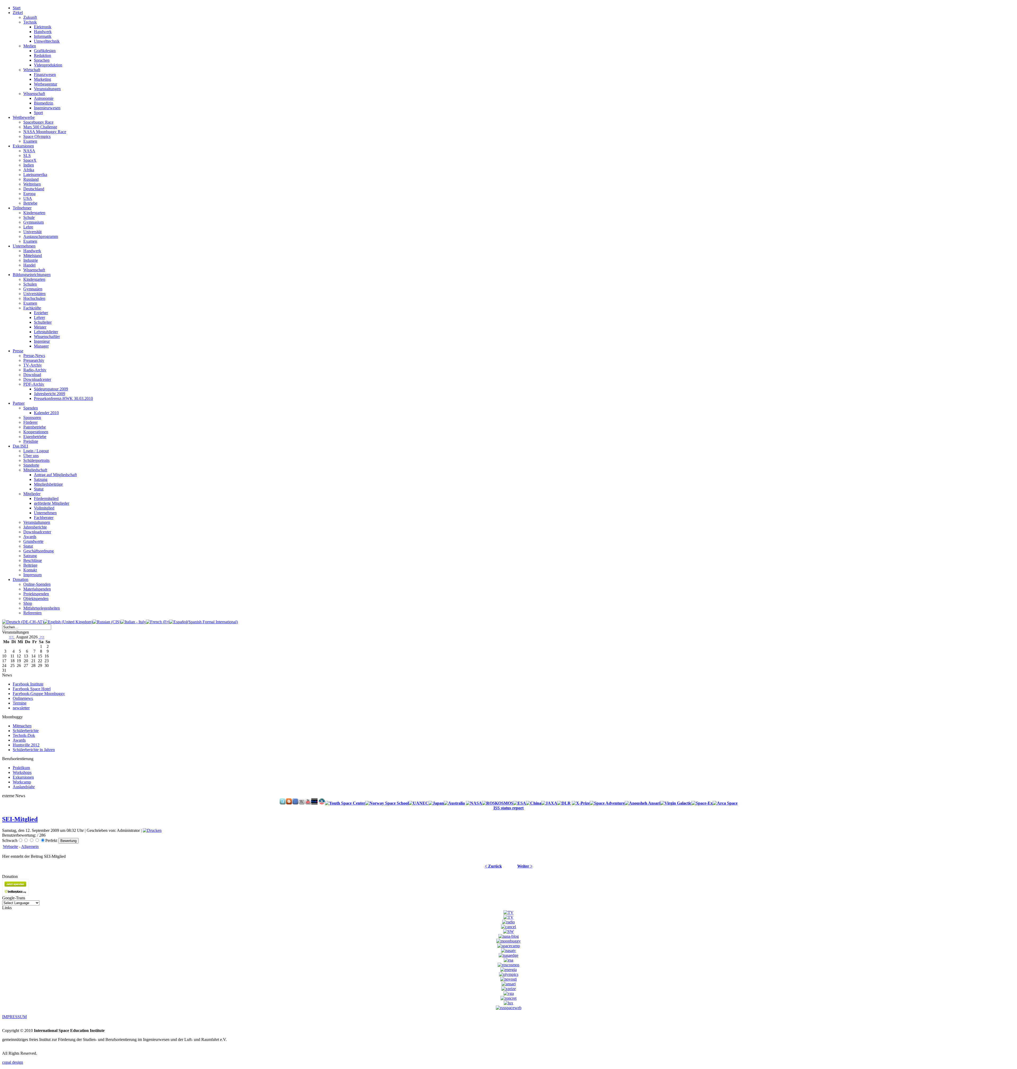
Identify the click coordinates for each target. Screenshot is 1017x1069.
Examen (30, 141)
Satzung (40, 479)
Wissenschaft (34, 93)
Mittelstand (32, 255)
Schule (29, 217)
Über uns (31, 455)
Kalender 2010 (46, 413)
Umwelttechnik (47, 41)
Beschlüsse (32, 560)
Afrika (28, 170)
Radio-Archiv (34, 370)
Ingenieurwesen (47, 108)
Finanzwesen (45, 74)
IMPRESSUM (14, 1016)
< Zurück (493, 866)
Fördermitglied (46, 498)
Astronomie (43, 98)
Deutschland (33, 189)
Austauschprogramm (40, 236)
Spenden (30, 408)
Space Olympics (37, 136)
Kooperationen (35, 432)
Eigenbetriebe (34, 436)
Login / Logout (36, 451)
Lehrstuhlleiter (46, 332)
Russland (31, 179)
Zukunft (30, 17)
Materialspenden (37, 589)
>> (41, 637)
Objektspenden (35, 598)
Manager (41, 346)
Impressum (32, 574)
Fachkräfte (32, 308)
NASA (29, 150)
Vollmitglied (44, 508)
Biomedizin (43, 103)
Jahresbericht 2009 (49, 393)
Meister (40, 327)
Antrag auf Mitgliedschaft (55, 474)
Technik (30, 22)
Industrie (30, 260)
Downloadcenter (37, 379)
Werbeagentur (45, 84)
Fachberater (43, 517)
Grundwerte (33, 541)
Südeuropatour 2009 (51, 389)
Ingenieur (42, 341)
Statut (38, 489)
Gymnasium (33, 222)
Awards (29, 536)
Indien (28, 165)
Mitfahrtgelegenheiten (41, 608)
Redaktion (42, 55)
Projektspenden (36, 594)
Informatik (42, 36)
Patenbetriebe (34, 427)
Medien (29, 46)
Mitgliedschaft (35, 470)
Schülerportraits (36, 460)
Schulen (30, 284)
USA (27, 198)
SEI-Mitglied (20, 819)
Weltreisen (32, 184)
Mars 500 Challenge (40, 127)
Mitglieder (32, 493)
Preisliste (30, 441)
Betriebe (30, 203)
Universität (32, 231)
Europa (29, 193)
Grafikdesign (45, 50)
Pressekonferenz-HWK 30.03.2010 (63, 398)
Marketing (42, 79)
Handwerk (43, 31)
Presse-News (34, 355)
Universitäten (34, 293)
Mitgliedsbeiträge (48, 484)
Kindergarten (34, 212)
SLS (27, 155)
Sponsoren (32, 417)
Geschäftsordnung (38, 551)
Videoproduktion (48, 65)
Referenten (32, 613)
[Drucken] (152, 830)
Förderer (30, 422)
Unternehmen (45, 513)
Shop (27, 603)
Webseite (10, 846)
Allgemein (30, 846)
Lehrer (39, 317)
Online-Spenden (37, 584)
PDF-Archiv (33, 384)
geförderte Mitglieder (51, 503)
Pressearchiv (33, 360)
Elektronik (42, 27)
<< (12, 637)
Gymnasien (32, 289)
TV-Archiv (32, 365)
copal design (12, 1062)
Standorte (31, 465)
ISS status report (508, 808)
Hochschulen (34, 298)
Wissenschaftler (47, 336)
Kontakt (30, 570)
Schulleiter (43, 322)
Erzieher (41, 312)
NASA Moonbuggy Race (44, 131)
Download (32, 374)
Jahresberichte (35, 527)
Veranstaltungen (47, 89)
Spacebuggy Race (38, 122)
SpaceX (30, 160)
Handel (29, 265)
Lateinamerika (35, 174)
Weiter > (525, 866)
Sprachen (42, 60)
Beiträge (30, 565)
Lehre (28, 227)
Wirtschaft (31, 69)
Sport (38, 112)
